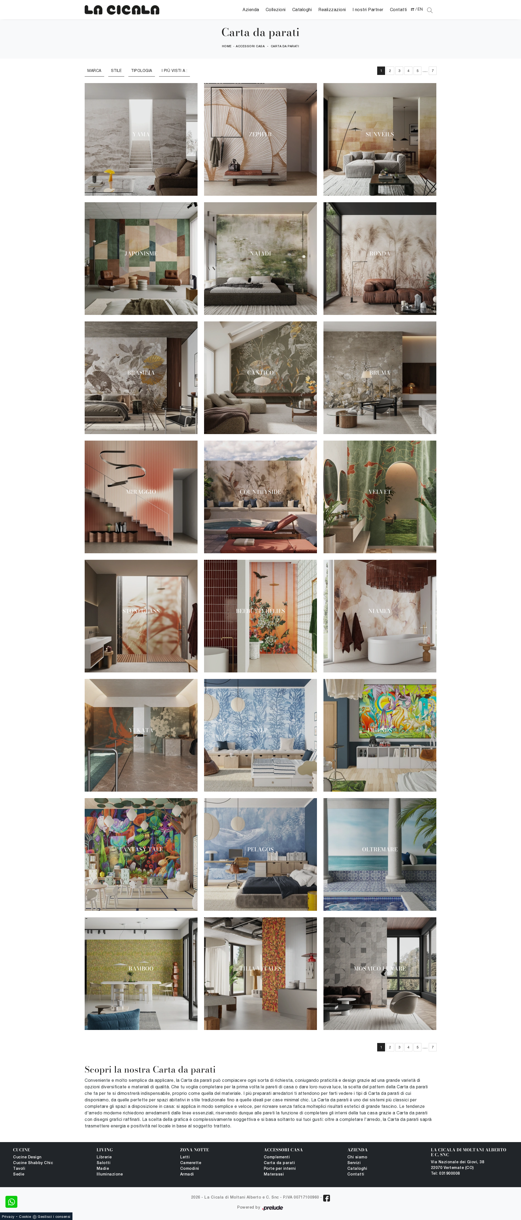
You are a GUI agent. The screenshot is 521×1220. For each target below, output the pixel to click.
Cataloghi (302, 9)
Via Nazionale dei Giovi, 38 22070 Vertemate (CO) (457, 1165)
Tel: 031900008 (445, 1173)
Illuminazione (110, 1174)
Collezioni (276, 9)
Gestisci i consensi (54, 1217)
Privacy (8, 1217)
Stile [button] (116, 70)
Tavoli (19, 1169)
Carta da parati (285, 46)
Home (227, 46)
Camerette (190, 1163)
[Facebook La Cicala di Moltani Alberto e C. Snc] (326, 1198)
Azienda (251, 9)
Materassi (274, 1174)
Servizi (354, 1163)
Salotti (104, 1163)
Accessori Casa (250, 46)
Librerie (104, 1157)
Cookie (25, 1217)
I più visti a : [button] (175, 70)
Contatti (398, 9)
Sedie (18, 1174)
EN (420, 9)
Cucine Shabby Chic (33, 1163)
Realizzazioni (332, 9)
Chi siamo (357, 1157)
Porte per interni (280, 1169)
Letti (185, 1157)
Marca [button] (94, 70)
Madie (103, 1169)
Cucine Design (27, 1157)
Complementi (277, 1157)
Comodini (189, 1169)
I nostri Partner (367, 9)
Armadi (187, 1174)
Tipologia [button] (141, 70)
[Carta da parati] (122, 9)
